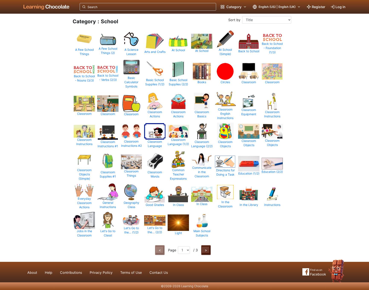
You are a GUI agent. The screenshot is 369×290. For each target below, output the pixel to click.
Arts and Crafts (154, 52)
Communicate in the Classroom (201, 172)
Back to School (248, 51)
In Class (178, 205)
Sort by (234, 20)
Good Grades (155, 205)
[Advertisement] (43, 84)
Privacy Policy (101, 272)
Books (202, 82)
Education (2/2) (272, 171)
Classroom (249, 82)
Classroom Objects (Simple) (84, 174)
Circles (225, 82)
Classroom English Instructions (225, 114)
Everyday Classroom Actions (84, 203)
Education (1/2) (248, 173)
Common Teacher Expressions (178, 174)
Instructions (272, 205)
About (32, 272)
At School (178, 50)
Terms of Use (131, 272)
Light (178, 233)
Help (48, 272)
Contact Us (158, 272)
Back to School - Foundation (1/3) (272, 48)
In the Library (249, 205)
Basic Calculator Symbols (131, 82)
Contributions (71, 272)
